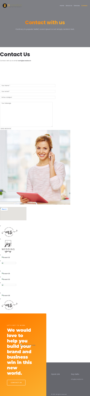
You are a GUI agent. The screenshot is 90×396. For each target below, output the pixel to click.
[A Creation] (12, 5)
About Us (69, 6)
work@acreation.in (24, 61)
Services (77, 6)
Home (62, 6)
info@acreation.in (77, 379)
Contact (84, 6)
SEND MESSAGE (6, 129)
